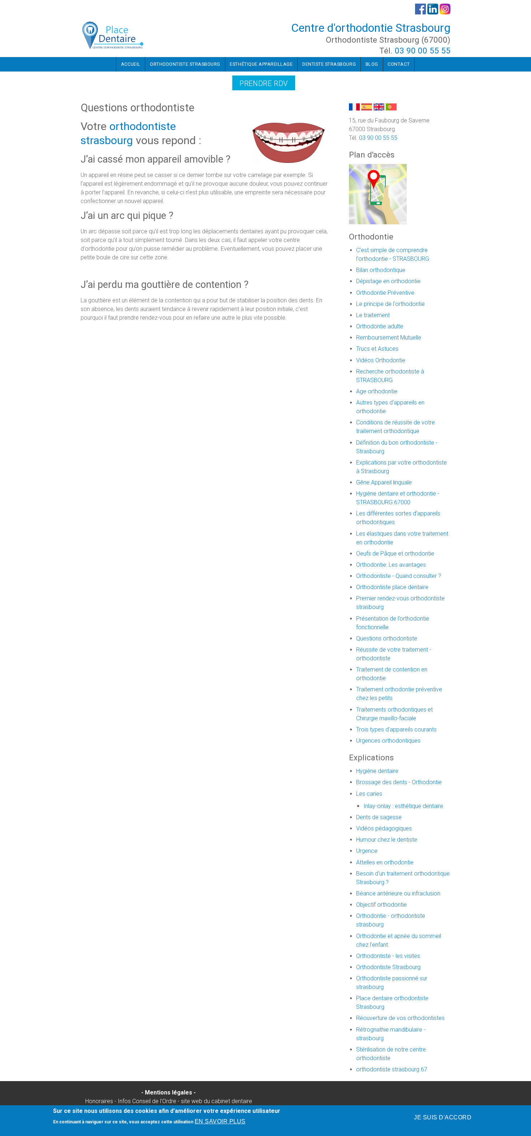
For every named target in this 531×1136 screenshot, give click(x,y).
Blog (372, 64)
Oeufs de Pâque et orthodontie (395, 553)
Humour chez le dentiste (386, 839)
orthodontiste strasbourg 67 (391, 1069)
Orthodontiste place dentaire (392, 587)
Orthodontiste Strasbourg (185, 64)
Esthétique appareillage (261, 64)
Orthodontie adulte (379, 326)
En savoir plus (220, 1121)
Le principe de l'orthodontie (390, 304)
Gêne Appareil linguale (384, 482)
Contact (399, 64)
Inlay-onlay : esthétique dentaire (403, 806)
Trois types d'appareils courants (396, 729)
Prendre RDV (263, 83)
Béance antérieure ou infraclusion (398, 893)
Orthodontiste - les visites (388, 956)
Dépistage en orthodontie (388, 281)
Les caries (369, 793)
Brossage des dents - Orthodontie (399, 782)
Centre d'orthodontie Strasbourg (370, 28)
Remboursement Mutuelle (388, 337)
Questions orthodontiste (386, 638)
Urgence (366, 850)
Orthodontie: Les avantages (391, 564)
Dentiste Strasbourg (329, 64)
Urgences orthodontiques (388, 740)
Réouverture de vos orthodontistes (400, 1018)
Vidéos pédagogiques (384, 828)
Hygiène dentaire (377, 771)
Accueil (131, 64)
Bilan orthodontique (380, 270)
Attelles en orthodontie (385, 862)
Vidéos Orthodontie (380, 360)
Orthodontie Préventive (385, 292)
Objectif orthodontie (381, 904)
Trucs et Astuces (377, 348)
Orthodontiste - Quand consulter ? (398, 576)
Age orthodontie (376, 391)
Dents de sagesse (379, 817)
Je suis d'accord (442, 1117)
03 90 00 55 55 (422, 50)
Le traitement (373, 315)
